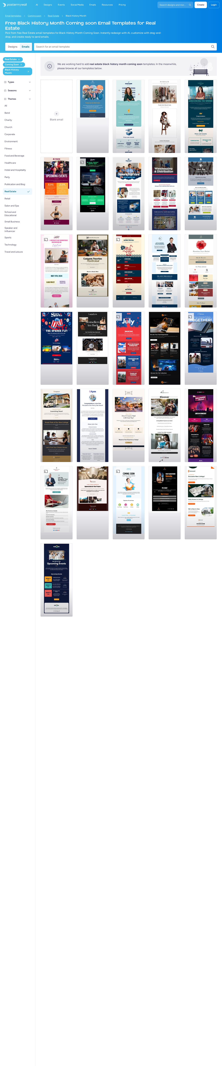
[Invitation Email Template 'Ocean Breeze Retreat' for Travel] (165, 425)
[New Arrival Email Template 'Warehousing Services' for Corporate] (165, 193)
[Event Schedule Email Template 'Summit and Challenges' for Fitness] (56, 193)
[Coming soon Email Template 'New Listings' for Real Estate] (56, 425)
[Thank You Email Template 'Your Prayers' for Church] (93, 502)
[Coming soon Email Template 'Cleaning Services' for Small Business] (129, 502)
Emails (25, 46)
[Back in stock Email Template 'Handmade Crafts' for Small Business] (93, 348)
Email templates (13, 15)
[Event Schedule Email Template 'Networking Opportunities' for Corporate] (56, 580)
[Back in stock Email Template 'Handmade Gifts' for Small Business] (93, 271)
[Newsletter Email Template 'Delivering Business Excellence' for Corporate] (165, 271)
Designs (12, 46)
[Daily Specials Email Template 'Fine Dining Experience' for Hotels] (129, 425)
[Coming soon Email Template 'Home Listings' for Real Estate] (201, 502)
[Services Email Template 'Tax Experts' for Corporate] (56, 502)
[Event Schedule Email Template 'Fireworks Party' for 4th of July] (129, 348)
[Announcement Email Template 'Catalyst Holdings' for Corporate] (201, 116)
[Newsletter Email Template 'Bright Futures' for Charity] (129, 193)
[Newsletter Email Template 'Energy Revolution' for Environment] (201, 348)
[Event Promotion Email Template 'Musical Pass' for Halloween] (201, 425)
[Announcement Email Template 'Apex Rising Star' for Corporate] (93, 425)
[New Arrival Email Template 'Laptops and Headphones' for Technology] (165, 348)
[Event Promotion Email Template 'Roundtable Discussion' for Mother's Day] (56, 271)
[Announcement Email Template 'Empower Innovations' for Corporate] (129, 116)
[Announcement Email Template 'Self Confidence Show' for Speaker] (165, 502)
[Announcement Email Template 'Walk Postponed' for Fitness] (93, 116)
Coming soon (34, 15)
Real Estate (53, 15)
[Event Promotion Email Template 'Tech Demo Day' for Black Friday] (93, 193)
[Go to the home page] (13, 5)
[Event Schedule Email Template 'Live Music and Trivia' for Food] (129, 271)
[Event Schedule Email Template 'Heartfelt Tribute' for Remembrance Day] (201, 271)
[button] (30, 82)
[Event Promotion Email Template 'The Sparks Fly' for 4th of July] (56, 348)
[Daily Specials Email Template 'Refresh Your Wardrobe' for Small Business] (165, 116)
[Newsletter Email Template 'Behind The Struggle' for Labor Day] (201, 193)
